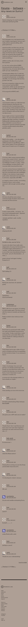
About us (3, 602)
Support (3, 609)
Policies (3, 610)
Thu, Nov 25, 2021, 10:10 (11, 399)
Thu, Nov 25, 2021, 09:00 (11, 363)
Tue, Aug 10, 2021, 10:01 (11, 228)
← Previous (4, 30)
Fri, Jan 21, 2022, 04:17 (11, 520)
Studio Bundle (4, 597)
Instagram (3, 614)
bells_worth (10, 438)
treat (8, 507)
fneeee (8, 325)
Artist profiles (4, 603)
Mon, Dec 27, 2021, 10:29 (11, 475)
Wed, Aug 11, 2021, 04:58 (11, 239)
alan (8, 345)
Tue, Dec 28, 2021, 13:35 (11, 486)
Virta (2, 594)
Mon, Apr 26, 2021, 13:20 (11, 136)
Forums (5, 8)
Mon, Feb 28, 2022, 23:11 (11, 531)
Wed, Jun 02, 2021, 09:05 (11, 194)
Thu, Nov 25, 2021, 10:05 (11, 387)
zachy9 (8, 135)
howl (8, 35)
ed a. (8, 16)
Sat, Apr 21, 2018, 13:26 (11, 17)
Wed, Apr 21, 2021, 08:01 (11, 100)
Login (2, 618)
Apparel (3, 599)
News (2, 605)
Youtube (3, 615)
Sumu (2, 596)
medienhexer (10, 304)
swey (8, 460)
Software (18, 8)
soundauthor (10, 496)
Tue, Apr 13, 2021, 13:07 (11, 36)
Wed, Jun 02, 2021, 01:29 (11, 154)
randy (8, 98)
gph (8, 518)
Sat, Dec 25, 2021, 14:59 (11, 462)
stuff (8, 267)
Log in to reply (23, 562)
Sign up (3, 620)
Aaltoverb (3, 592)
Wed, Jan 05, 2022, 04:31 (11, 497)
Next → (14, 30)
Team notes (3, 606)
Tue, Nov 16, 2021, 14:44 (11, 280)
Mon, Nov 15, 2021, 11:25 (11, 268)
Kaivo (2, 593)
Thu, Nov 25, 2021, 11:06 (11, 423)
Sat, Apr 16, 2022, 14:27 (11, 542)
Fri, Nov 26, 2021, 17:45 (11, 439)
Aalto (2, 590)
